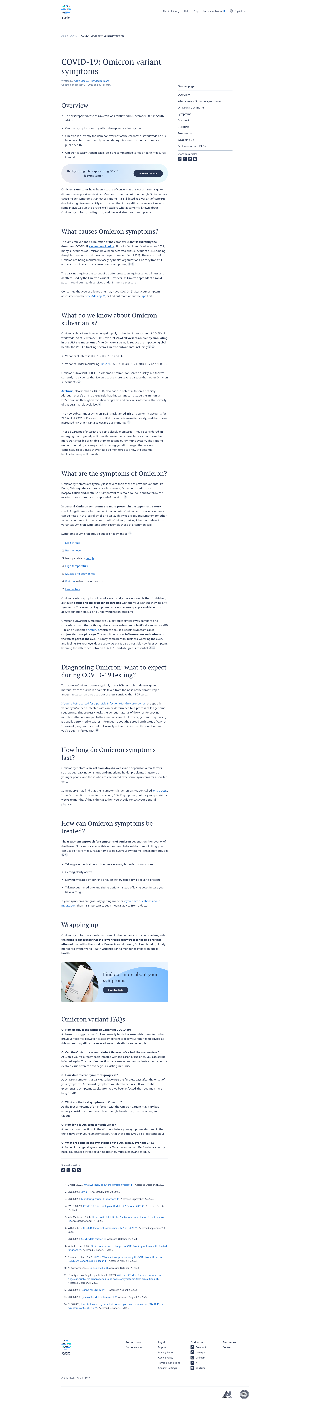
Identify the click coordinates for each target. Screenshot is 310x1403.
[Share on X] (185, 159)
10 (150, 647)
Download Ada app (148, 173)
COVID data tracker (92, 1238)
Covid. (84, 1191)
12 (97, 730)
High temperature (77, 566)
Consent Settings (167, 1367)
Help (186, 11)
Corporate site (134, 1347)
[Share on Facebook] (195, 159)
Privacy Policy (166, 1352)
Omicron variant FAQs (192, 146)
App (196, 11)
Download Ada (115, 989)
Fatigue (70, 581)
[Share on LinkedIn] (190, 159)
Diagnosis (184, 120)
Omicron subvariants (191, 107)
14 (66, 854)
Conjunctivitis (97, 1267)
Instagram (201, 1352)
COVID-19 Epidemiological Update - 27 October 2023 (112, 1206)
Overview (184, 94)
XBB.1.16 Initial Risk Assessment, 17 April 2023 (108, 1227)
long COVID (159, 790)
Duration (183, 127)
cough (90, 558)
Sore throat (72, 543)
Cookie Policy (165, 1357)
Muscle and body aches (80, 573)
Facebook (201, 1347)
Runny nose (73, 550)
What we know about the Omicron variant (107, 1184)
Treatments (185, 133)
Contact (227, 1347)
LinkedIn (200, 1357)
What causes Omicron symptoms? (199, 101)
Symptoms (184, 114)
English (238, 11)
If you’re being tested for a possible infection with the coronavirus (103, 703)
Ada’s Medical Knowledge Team (91, 80)
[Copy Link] (179, 159)
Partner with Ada (212, 11)
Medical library (171, 11)
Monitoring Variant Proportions (98, 1198)
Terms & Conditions (169, 1362)
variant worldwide (101, 246)
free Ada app (93, 296)
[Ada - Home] (66, 14)
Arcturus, (94, 630)
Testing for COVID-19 (92, 1289)
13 (63, 854)
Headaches (72, 589)
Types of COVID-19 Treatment (97, 1297)
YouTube (200, 1367)
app (143, 296)
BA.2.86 (105, 364)
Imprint (162, 1347)
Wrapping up (186, 140)
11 (154, 647)
